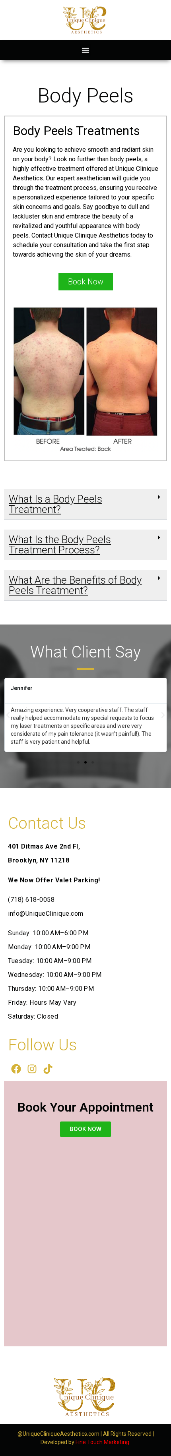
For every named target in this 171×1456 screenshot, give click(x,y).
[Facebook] (16, 1069)
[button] (85, 50)
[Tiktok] (48, 1069)
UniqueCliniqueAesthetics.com (61, 1434)
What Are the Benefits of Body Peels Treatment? (75, 585)
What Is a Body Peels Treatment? (55, 504)
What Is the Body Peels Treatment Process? (60, 545)
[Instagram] (32, 1069)
